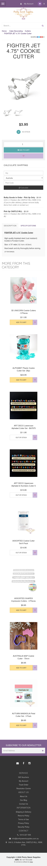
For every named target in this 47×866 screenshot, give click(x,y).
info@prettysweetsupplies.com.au (25, 838)
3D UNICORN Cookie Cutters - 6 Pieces (23, 311)
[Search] (42, 25)
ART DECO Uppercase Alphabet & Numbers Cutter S (23, 484)
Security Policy (23, 827)
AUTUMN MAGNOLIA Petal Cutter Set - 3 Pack (23, 714)
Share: (34, 37)
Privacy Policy (23, 823)
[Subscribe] (42, 750)
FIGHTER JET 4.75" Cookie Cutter (18, 33)
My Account (28, 3)
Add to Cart (24, 150)
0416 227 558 (25, 834)
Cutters (28, 31)
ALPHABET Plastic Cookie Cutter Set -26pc (24, 369)
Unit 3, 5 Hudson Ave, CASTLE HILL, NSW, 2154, (25, 843)
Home (4, 31)
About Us (23, 796)
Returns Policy (23, 815)
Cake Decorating (16, 31)
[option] (23, 85)
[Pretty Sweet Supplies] (23, 13)
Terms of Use (23, 819)
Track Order (23, 784)
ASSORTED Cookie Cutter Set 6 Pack (23, 542)
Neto (31, 862)
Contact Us (23, 804)
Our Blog (23, 800)
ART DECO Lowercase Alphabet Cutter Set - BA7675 (24, 426)
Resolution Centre (23, 788)
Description (10, 225)
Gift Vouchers (23, 777)
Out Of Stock (21, 437)
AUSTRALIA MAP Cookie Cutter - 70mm (23, 657)
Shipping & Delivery (23, 812)
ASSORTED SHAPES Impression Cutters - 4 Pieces (23, 599)
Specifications (28, 225)
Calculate (24, 187)
